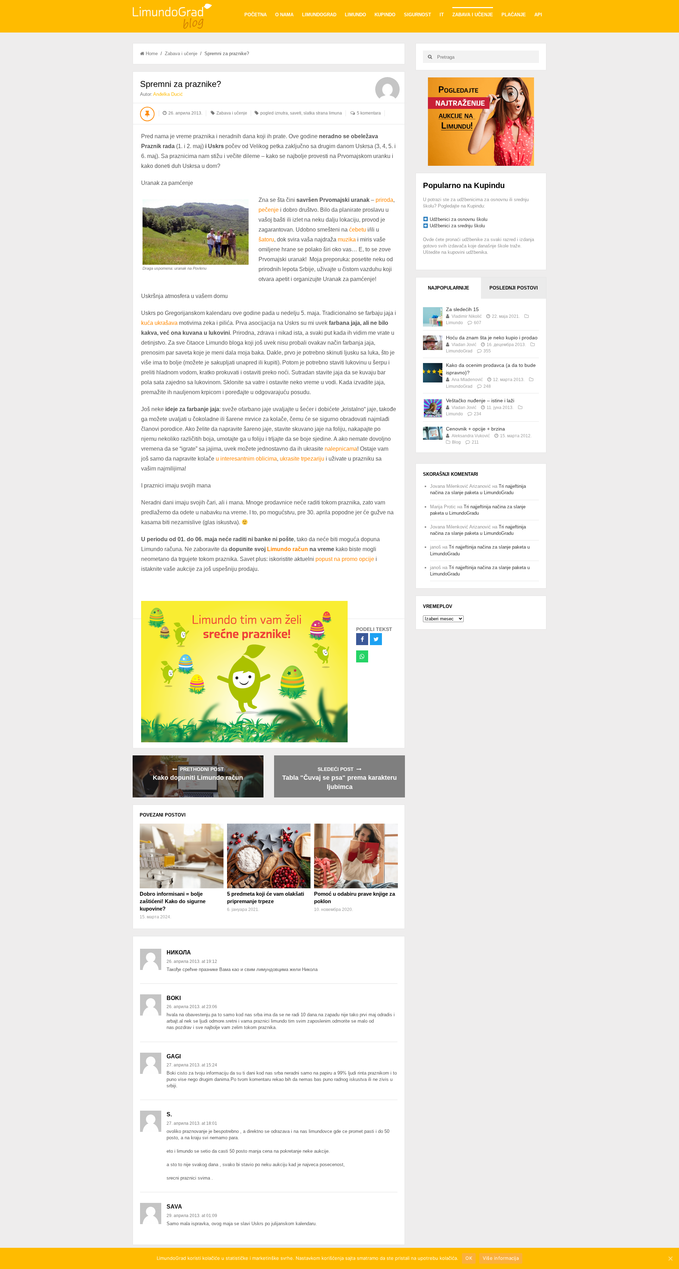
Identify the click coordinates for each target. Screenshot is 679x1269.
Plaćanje (513, 14)
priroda (384, 200)
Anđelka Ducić (168, 94)
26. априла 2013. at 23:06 (192, 1006)
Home (152, 53)
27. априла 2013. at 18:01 (192, 1123)
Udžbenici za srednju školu (457, 225)
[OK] (670, 1258)
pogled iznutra (274, 113)
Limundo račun (287, 549)
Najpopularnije (448, 288)
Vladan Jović (464, 344)
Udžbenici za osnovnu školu (458, 219)
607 (477, 322)
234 (477, 413)
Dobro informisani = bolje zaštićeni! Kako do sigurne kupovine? (172, 901)
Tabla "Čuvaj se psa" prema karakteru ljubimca (339, 782)
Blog (456, 442)
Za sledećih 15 (462, 309)
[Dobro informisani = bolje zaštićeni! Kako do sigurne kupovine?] (181, 856)
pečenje (269, 210)
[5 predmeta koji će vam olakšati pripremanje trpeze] (269, 856)
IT (442, 14)
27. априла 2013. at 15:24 (192, 1065)
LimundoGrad (319, 14)
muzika (347, 239)
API (538, 14)
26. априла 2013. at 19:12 (192, 961)
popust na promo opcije (344, 559)
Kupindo (385, 14)
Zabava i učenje (472, 14)
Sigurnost (417, 14)
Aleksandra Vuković (471, 435)
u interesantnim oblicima (246, 459)
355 (487, 351)
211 (475, 442)
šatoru (266, 239)
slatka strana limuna (322, 113)
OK (468, 1258)
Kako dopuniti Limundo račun (198, 777)
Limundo (355, 14)
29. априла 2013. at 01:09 (192, 1215)
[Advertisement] (481, 121)
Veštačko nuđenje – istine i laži (480, 400)
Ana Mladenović (467, 379)
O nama (284, 14)
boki (174, 998)
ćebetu (357, 230)
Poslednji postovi (513, 288)
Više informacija (501, 1258)
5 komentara (369, 113)
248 (487, 386)
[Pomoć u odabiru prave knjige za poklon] (355, 856)
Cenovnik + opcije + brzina (475, 429)
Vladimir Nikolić (467, 316)
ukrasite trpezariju (302, 459)
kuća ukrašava (159, 323)
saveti (295, 113)
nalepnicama (341, 449)
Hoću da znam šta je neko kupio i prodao (492, 337)
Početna (255, 14)
